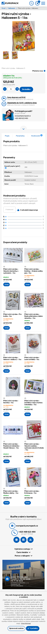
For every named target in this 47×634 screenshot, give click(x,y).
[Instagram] (16, 540)
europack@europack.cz (23, 116)
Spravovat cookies (16, 628)
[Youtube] (30, 540)
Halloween (12, 8)
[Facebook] (23, 540)
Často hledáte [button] (22, 552)
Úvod (4, 8)
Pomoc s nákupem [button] (22, 556)
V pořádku (33, 628)
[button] (22, 48)
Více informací (26, 623)
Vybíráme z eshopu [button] (22, 549)
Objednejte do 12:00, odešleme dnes (22, 103)
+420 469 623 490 (21, 118)
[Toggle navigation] (31, 3)
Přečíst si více (37, 71)
